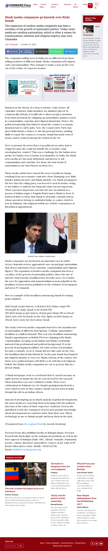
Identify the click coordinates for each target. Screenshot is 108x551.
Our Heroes (75, 6)
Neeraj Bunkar (57, 504)
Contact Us (68, 546)
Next (39, 87)
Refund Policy (58, 546)
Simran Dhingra (11, 495)
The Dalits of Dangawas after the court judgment (60, 466)
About (42, 543)
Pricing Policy (80, 543)
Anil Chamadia (11, 44)
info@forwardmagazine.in (26, 449)
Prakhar (54, 472)
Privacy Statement (52, 543)
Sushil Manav (83, 507)
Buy (90, 4)
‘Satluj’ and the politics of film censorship (58, 498)
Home (35, 4)
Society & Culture (54, 6)
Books (85, 4)
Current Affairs (43, 6)
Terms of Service (67, 543)
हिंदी (96, 4)
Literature (67, 4)
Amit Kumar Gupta (85, 472)
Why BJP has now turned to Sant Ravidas (86, 466)
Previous (7, 87)
